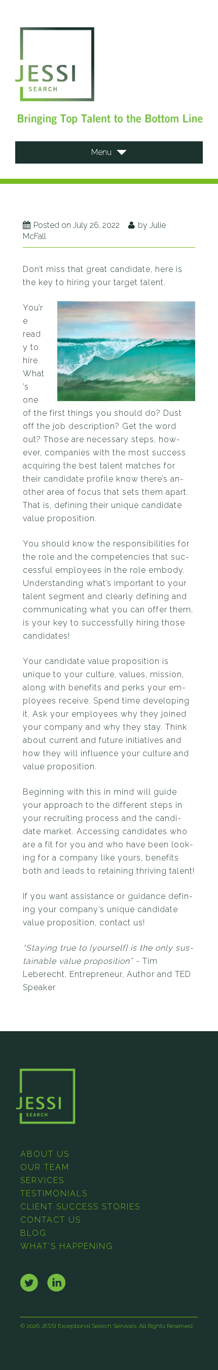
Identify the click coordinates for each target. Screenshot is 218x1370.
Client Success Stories (80, 1206)
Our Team (44, 1167)
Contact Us (50, 1220)
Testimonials (54, 1193)
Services (42, 1180)
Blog (33, 1233)
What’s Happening (66, 1246)
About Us (44, 1154)
